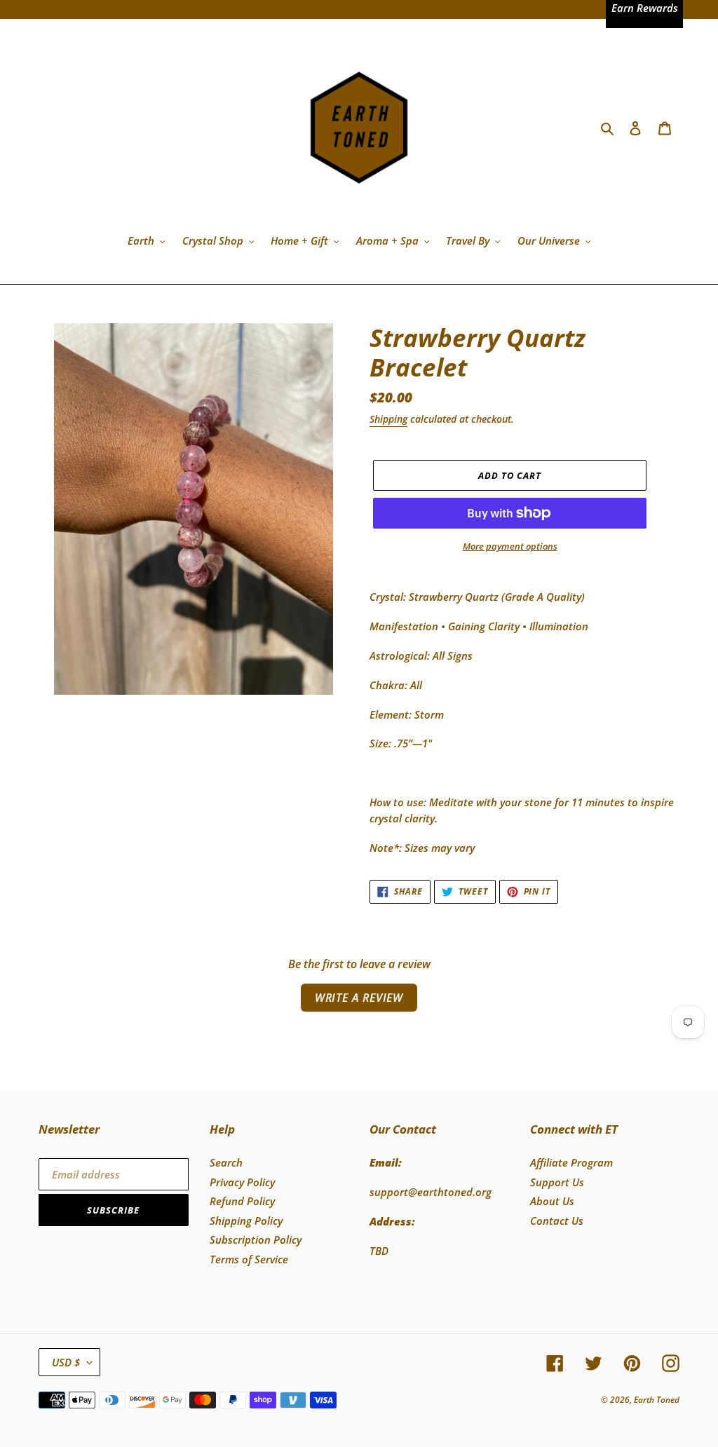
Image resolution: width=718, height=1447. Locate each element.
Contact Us (556, 1221)
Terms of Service (249, 1259)
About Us (552, 1201)
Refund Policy (242, 1201)
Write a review (359, 997)
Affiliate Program (571, 1162)
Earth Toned (656, 1400)
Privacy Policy (242, 1182)
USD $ (66, 1362)
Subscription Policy (256, 1239)
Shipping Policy (246, 1221)
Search (226, 1162)
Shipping (388, 419)
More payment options (510, 546)
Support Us (557, 1182)
